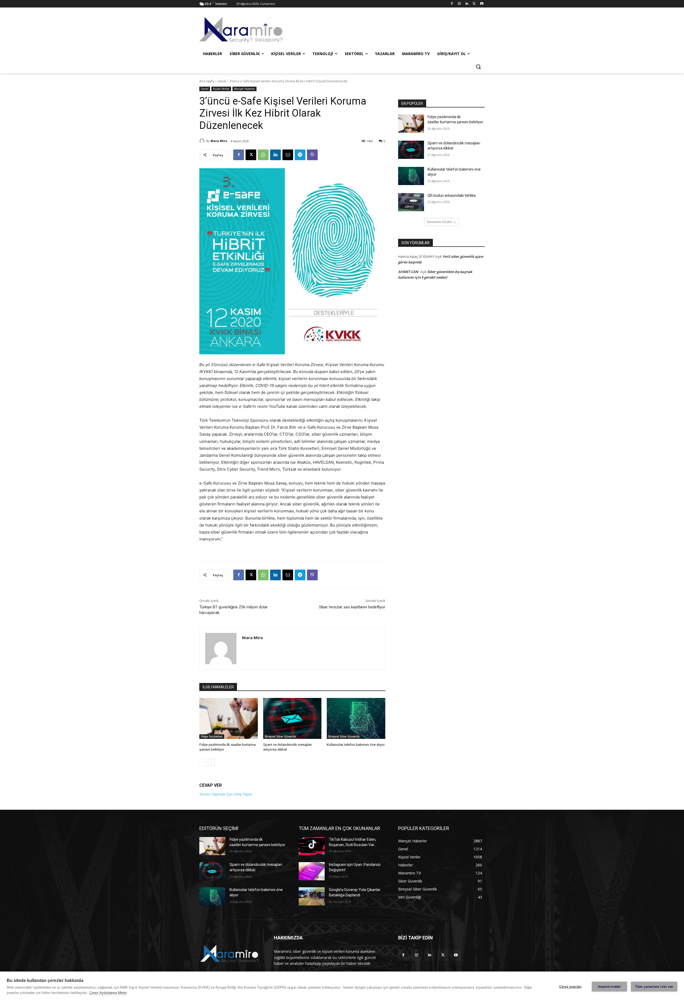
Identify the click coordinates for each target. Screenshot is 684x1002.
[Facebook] (452, 4)
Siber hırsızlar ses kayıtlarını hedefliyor (352, 607)
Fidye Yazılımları (212, 736)
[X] (474, 4)
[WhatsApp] (263, 154)
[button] (478, 66)
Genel (221, 81)
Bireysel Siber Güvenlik (280, 736)
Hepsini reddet (609, 987)
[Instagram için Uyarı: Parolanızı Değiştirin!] (312, 871)
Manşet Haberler (244, 89)
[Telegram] (300, 154)
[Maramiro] (242, 30)
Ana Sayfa (206, 81)
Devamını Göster (439, 222)
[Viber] (312, 154)
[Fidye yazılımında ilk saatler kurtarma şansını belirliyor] (228, 718)
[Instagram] (459, 4)
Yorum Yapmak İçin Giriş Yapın (225, 794)
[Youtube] (482, 4)
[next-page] (211, 762)
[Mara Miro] (202, 141)
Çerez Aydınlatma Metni (108, 993)
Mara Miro (219, 141)
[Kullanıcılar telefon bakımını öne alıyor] (356, 718)
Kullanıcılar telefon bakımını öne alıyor (356, 745)
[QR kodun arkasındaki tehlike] (411, 202)
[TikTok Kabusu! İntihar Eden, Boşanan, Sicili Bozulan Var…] (312, 846)
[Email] (287, 154)
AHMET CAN (408, 271)
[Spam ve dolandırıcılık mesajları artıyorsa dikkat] (292, 718)
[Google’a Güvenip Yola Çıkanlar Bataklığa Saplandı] (312, 896)
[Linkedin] (467, 4)
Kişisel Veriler (221, 89)
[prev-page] (202, 762)
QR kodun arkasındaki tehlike (452, 195)
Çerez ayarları (570, 987)
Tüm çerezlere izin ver (654, 987)
